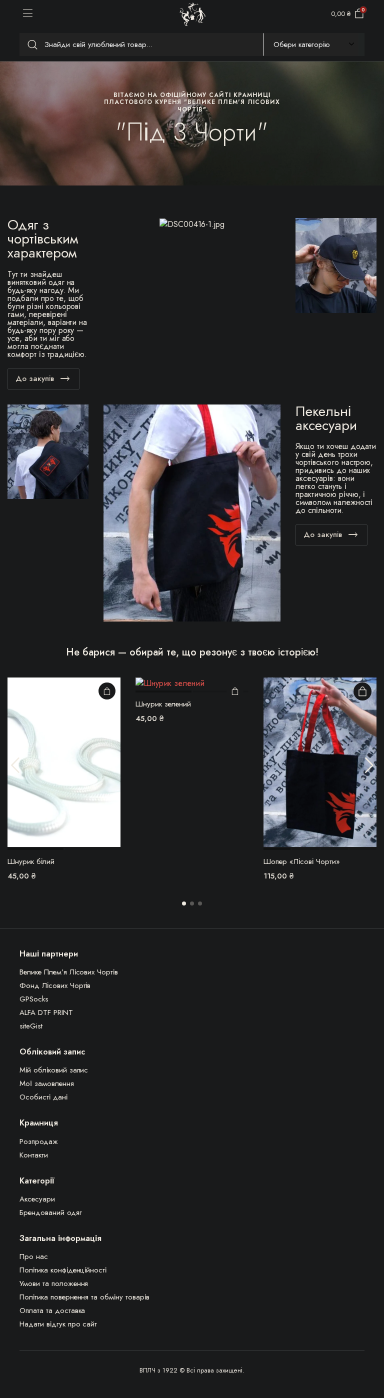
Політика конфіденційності (63, 1270)
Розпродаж (39, 1141)
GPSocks (34, 999)
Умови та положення (54, 1283)
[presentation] (15, 765)
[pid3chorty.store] (192, 14)
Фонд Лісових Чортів (55, 985)
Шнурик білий (31, 861)
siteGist (31, 1026)
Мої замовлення (47, 1083)
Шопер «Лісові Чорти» (302, 861)
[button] (184, 903)
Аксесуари (37, 1199)
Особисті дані (44, 1097)
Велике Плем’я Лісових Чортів (69, 972)
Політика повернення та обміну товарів (85, 1297)
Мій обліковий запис (54, 1070)
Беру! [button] (107, 691)
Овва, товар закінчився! (363, 691)
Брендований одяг (51, 1212)
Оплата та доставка (52, 1310)
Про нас (34, 1256)
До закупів (35, 378)
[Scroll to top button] (368, 1353)
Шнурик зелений (163, 704)
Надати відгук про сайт (58, 1324)
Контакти (34, 1155)
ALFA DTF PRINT (46, 1012)
